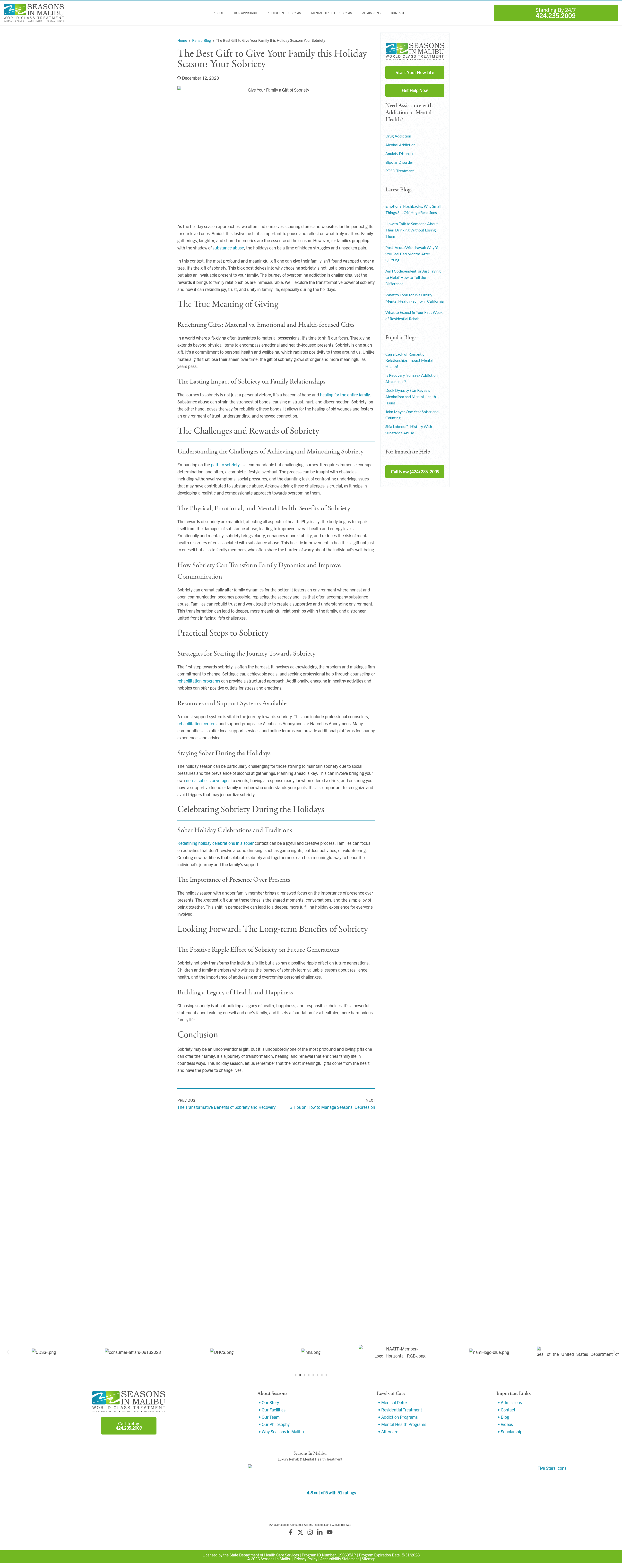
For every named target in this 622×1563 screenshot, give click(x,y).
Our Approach (245, 13)
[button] (8, 1352)
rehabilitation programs (198, 680)
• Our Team (269, 1417)
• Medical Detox (392, 1402)
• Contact (506, 1409)
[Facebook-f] (290, 1532)
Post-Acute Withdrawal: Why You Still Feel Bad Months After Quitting (413, 253)
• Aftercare (388, 1431)
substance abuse (228, 247)
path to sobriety (225, 464)
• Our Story (269, 1402)
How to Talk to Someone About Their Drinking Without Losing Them (411, 230)
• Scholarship (510, 1431)
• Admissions (510, 1402)
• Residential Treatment (400, 1409)
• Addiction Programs (398, 1417)
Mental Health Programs (331, 13)
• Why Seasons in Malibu (281, 1431)
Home (182, 40)
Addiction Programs (284, 13)
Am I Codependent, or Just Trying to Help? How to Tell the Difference (413, 277)
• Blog (503, 1417)
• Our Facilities (272, 1409)
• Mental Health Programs (402, 1424)
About (219, 13)
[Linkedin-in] (320, 1532)
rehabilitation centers (196, 723)
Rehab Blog (201, 40)
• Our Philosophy (274, 1424)
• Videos (505, 1424)
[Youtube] (329, 1532)
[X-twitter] (300, 1532)
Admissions (371, 13)
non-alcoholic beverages (208, 780)
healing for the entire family (345, 394)
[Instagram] (310, 1532)
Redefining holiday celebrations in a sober (215, 843)
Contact (397, 13)
